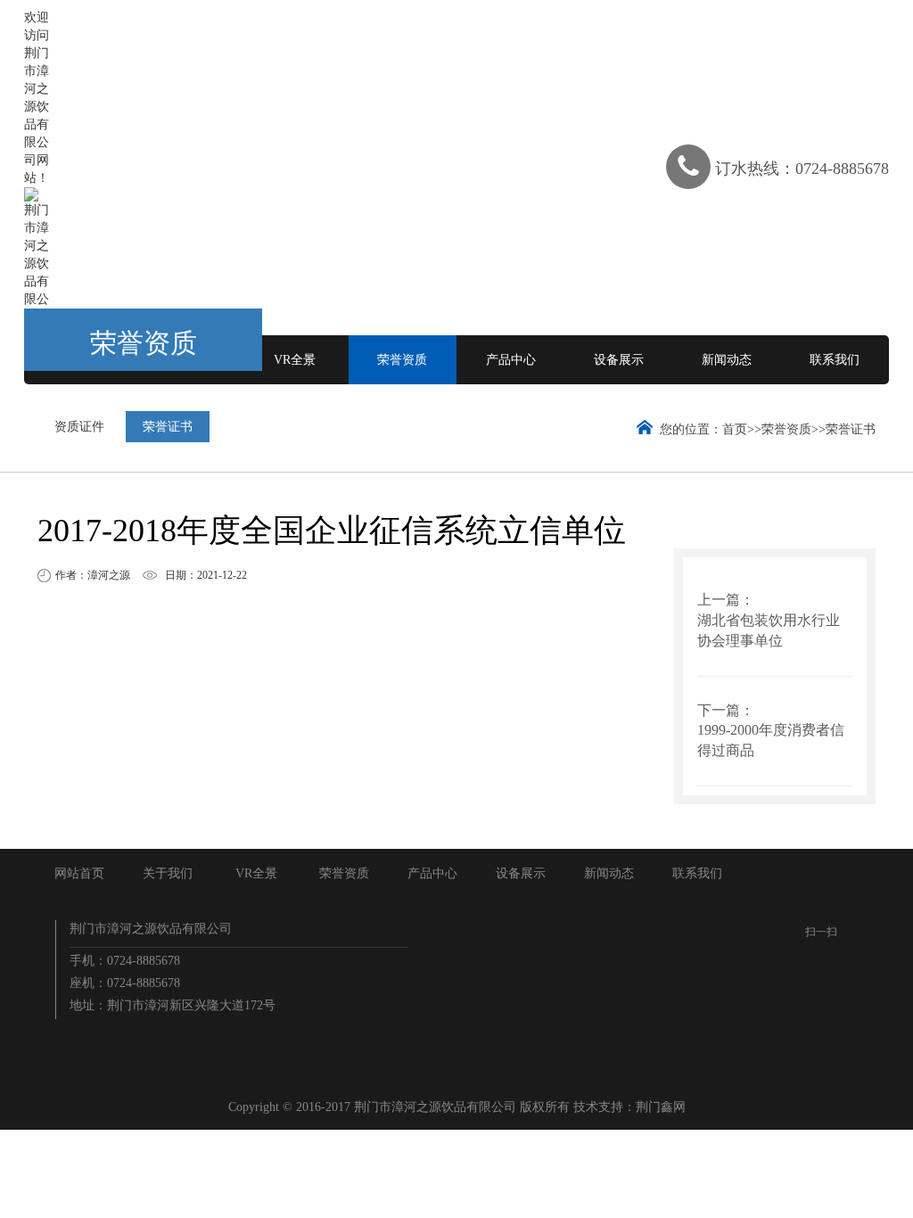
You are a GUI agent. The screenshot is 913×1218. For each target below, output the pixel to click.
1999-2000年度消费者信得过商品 (770, 740)
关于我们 (168, 873)
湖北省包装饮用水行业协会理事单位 (768, 630)
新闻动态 (727, 359)
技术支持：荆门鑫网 (629, 1107)
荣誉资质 (402, 359)
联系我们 (835, 359)
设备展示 (619, 359)
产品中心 (511, 359)
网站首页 (79, 873)
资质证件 (79, 426)
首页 (734, 429)
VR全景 (295, 359)
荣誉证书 (168, 426)
